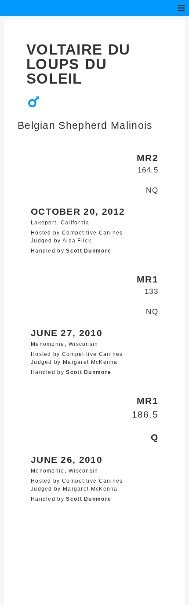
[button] (181, 8)
